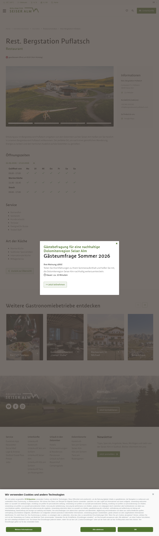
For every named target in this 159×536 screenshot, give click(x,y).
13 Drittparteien (30, 499)
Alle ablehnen (98, 529)
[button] (153, 494)
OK (135, 529)
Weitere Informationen (23, 529)
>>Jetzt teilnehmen (55, 284)
